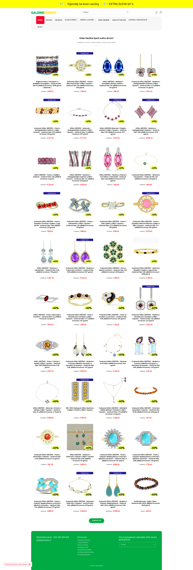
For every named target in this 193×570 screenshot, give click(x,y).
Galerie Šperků (99, 565)
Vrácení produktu (82, 542)
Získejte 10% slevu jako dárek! (16, 564)
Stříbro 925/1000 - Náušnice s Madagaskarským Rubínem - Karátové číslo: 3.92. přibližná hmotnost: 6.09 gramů (145, 131)
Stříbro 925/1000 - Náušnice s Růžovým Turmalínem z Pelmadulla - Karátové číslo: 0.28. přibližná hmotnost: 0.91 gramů (113, 178)
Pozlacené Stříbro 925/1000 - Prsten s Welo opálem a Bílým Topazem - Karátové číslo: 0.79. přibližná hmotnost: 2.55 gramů (113, 224)
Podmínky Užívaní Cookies (85, 552)
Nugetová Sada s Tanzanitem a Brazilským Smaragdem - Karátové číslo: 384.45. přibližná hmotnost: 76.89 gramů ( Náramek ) (47, 85)
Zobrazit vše (96, 520)
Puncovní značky (82, 545)
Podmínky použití (82, 547)
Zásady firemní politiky (84, 550)
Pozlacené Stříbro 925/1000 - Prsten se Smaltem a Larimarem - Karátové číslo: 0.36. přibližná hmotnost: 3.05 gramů (113, 317)
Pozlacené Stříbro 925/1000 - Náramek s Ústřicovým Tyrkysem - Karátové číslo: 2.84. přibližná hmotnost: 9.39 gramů (80, 503)
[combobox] (106, 12)
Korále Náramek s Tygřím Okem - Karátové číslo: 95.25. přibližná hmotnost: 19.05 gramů (146, 503)
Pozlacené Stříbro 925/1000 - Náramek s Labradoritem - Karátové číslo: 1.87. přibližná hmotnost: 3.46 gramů (146, 177)
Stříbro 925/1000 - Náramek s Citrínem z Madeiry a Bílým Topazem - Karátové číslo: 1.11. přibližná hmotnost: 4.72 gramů (47, 410)
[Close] (29, 564)
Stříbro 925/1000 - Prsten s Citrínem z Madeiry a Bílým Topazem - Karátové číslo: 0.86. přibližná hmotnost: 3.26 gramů (47, 364)
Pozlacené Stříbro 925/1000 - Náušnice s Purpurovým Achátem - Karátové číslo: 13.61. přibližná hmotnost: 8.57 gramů (80, 270)
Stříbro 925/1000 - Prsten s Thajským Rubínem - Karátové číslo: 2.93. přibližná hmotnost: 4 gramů (47, 177)
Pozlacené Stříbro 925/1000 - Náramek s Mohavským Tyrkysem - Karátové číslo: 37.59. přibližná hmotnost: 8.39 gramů (146, 410)
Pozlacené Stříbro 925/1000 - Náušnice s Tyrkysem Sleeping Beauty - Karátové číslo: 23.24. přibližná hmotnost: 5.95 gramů (113, 504)
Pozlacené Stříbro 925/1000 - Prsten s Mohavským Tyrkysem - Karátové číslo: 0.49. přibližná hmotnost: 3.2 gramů (47, 457)
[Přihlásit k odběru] (153, 544)
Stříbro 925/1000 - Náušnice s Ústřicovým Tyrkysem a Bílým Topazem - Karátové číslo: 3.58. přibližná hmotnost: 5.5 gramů (80, 458)
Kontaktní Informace (83, 554)
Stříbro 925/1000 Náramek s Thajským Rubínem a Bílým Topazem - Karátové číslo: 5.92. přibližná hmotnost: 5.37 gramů (113, 131)
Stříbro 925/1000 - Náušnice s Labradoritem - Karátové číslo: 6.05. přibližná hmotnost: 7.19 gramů (47, 270)
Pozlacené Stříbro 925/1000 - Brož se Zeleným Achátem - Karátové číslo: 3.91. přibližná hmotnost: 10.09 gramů (113, 270)
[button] (71, 20)
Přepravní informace (83, 540)
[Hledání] (127, 12)
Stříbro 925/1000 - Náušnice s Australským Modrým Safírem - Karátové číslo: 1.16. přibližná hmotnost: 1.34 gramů (113, 85)
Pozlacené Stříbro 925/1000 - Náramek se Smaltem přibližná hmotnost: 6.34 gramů (113, 363)
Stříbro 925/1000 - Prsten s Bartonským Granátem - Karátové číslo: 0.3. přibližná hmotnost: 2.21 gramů (47, 317)
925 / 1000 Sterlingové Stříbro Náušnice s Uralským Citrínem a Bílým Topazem (80, 409)
